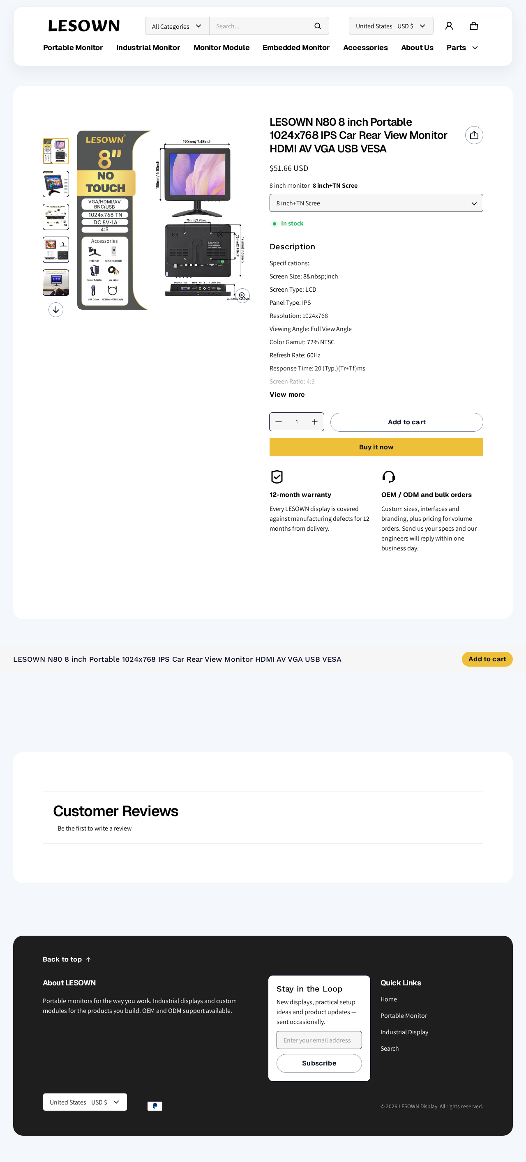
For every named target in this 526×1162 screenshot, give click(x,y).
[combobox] (269, 26)
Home (389, 999)
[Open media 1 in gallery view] (56, 151)
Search (390, 1048)
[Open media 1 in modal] (166, 220)
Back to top (62, 959)
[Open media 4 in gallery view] (56, 250)
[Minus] (279, 422)
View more (287, 395)
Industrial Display (404, 1032)
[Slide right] (55, 309)
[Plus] (315, 422)
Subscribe (319, 1063)
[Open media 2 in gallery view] (56, 184)
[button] (474, 26)
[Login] (449, 26)
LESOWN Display (418, 1106)
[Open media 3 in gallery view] (56, 217)
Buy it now (376, 447)
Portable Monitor (404, 1015)
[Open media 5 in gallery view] (56, 282)
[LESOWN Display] (84, 26)
